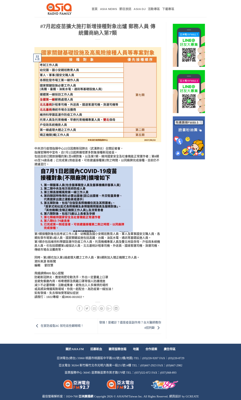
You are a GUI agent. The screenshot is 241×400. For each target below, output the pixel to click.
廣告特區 (170, 349)
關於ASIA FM (75, 349)
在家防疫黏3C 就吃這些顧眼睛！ (62, 325)
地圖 (136, 349)
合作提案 (151, 349)
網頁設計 (175, 396)
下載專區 (168, 9)
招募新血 (96, 349)
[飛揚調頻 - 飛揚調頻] (60, 9)
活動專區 (154, 9)
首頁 (95, 9)
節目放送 (125, 9)
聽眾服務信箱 (117, 349)
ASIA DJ (140, 9)
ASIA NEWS (108, 9)
